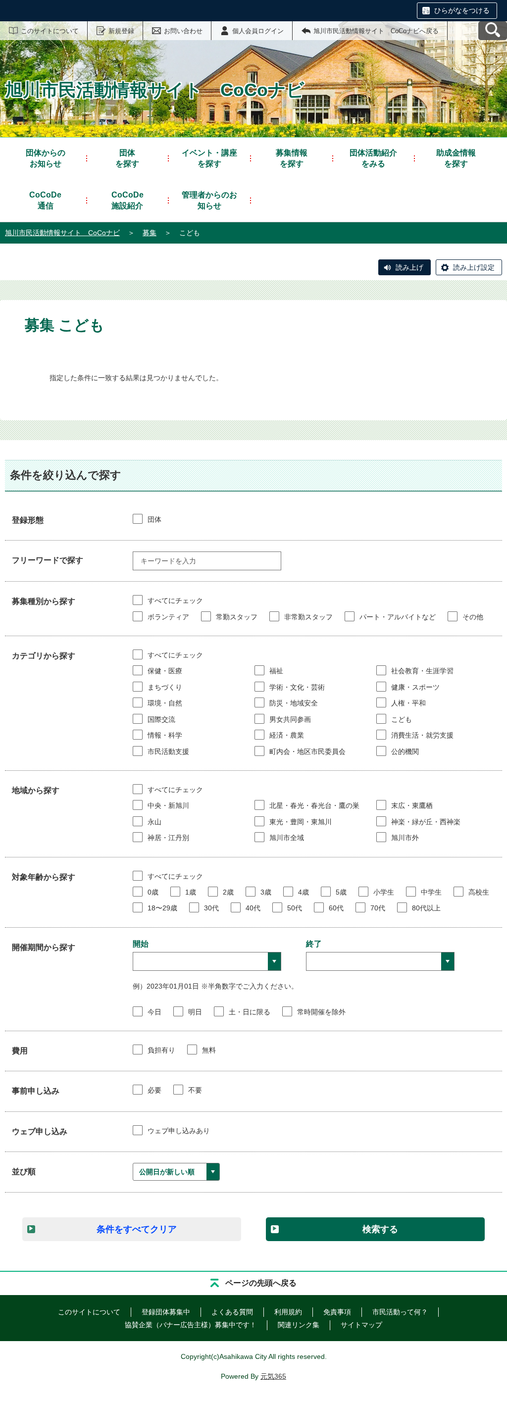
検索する (380, 1229)
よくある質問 (232, 1312)
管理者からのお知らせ (209, 200)
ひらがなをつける (462, 10)
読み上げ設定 (474, 267)
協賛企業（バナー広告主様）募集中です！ (190, 1325)
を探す (127, 158)
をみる (373, 158)
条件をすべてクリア (137, 1229)
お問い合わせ (183, 31)
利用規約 (288, 1312)
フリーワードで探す (47, 560)
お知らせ (45, 158)
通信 (45, 200)
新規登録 (121, 31)
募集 (149, 233)
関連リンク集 (298, 1325)
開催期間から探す (43, 947)
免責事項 (337, 1312)
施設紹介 (127, 200)
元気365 (273, 1376)
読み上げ (409, 267)
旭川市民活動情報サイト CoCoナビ (62, 233)
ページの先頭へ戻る (261, 1283)
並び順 (24, 1171)
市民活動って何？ (400, 1312)
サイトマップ (361, 1325)
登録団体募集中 (166, 1312)
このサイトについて (50, 31)
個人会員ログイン (258, 31)
